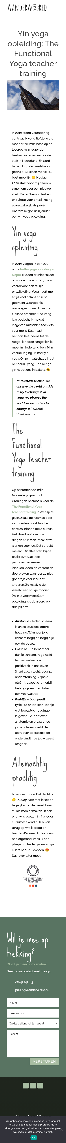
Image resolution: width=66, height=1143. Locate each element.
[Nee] (61, 1130)
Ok (34, 1137)
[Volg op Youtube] (33, 1085)
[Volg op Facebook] (26, 1085)
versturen (44, 1061)
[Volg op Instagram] (40, 1085)
